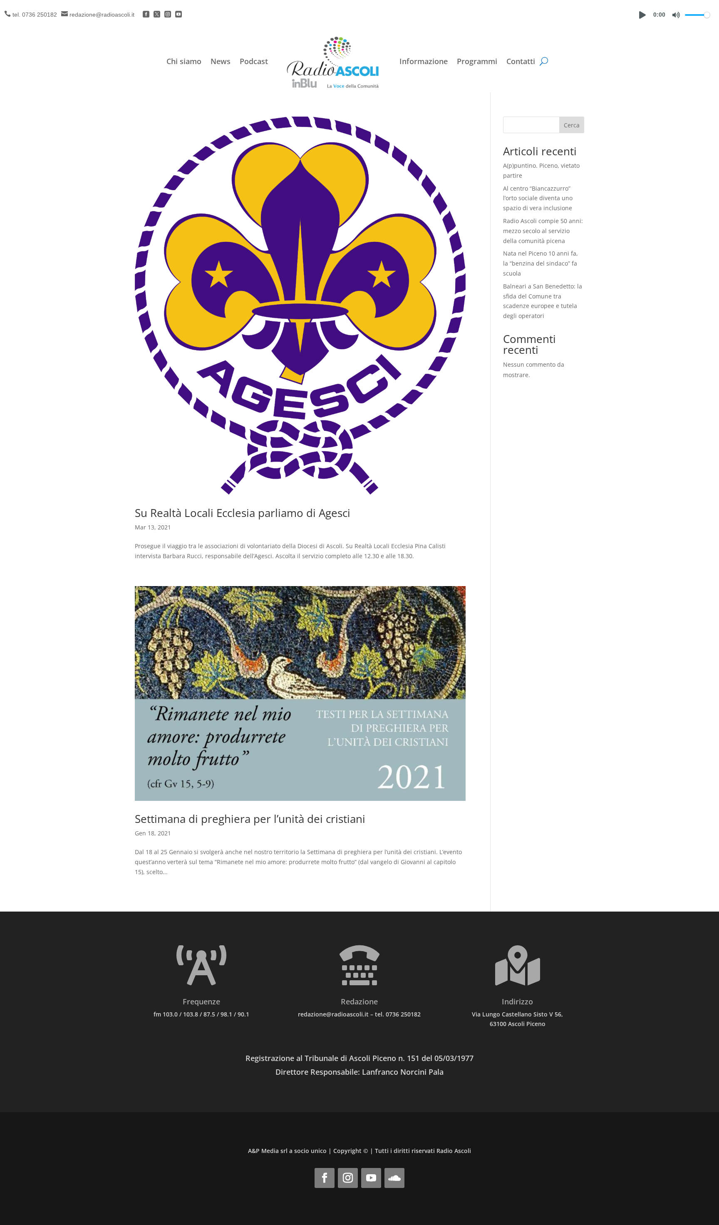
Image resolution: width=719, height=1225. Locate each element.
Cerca (572, 125)
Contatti (520, 61)
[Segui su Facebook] (325, 1178)
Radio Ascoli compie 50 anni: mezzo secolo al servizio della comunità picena (543, 231)
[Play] (642, 15)
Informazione (423, 61)
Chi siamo (183, 61)
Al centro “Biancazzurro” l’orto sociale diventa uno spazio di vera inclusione (538, 198)
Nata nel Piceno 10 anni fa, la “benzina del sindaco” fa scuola (540, 263)
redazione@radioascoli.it (101, 14)
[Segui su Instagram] (348, 1178)
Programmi (477, 61)
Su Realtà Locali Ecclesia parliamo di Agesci (242, 512)
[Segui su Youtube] (371, 1178)
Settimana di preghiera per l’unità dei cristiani (250, 818)
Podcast (254, 61)
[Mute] (676, 15)
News (221, 61)
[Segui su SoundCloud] (394, 1178)
